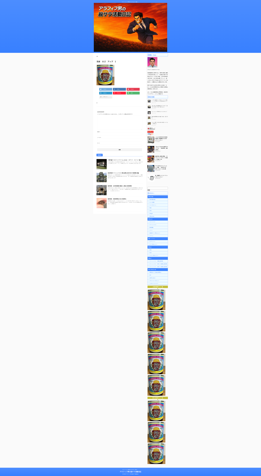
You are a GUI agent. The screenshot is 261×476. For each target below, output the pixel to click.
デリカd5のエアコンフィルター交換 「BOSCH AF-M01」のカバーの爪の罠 (161, 167)
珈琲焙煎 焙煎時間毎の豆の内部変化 (117, 199)
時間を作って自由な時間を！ (156, 272)
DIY (150, 275)
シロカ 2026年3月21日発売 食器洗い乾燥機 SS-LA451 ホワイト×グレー (161, 138)
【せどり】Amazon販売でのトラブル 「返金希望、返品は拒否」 (161, 148)
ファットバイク (153, 224)
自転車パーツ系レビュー (155, 233)
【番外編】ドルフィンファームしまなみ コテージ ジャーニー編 (124, 160)
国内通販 (151, 227)
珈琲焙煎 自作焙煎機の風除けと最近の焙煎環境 (120, 186)
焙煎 (151, 249)
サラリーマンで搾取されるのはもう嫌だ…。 (130, 469)
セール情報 (152, 202)
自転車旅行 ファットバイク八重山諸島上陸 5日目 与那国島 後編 (123, 173)
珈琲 (151, 247)
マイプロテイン (153, 205)
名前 (98, 131)
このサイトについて (154, 283)
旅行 (151, 258)
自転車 (151, 219)
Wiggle (151, 213)
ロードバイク (152, 221)
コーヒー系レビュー (154, 255)
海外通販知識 (152, 199)
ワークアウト (152, 238)
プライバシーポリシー (154, 280)
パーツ (151, 230)
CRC (151, 210)
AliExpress (152, 216)
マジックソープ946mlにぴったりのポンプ (159, 111)
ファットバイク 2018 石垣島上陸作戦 (158, 263)
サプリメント (152, 241)
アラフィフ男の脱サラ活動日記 (130, 472)
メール (99, 137)
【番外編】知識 (153, 269)
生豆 (151, 252)
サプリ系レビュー (153, 244)
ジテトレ (151, 235)
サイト (98, 143)
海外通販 (151, 196)
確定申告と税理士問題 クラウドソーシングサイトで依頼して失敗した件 (161, 158)
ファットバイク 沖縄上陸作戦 (156, 261)
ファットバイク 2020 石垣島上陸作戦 (158, 266)
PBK (150, 207)
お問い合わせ (152, 277)
